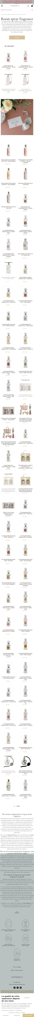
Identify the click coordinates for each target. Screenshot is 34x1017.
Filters (17, 37)
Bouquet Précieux (12, 835)
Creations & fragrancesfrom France (8, 930)
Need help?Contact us (17, 960)
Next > (18, 806)
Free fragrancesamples (25, 930)
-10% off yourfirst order (25, 945)
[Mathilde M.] (15, 6)
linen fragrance (27, 903)
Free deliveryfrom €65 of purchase (8, 945)
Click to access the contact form (17, 984)
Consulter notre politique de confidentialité (12, 1010)
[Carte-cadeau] (17, 117)
